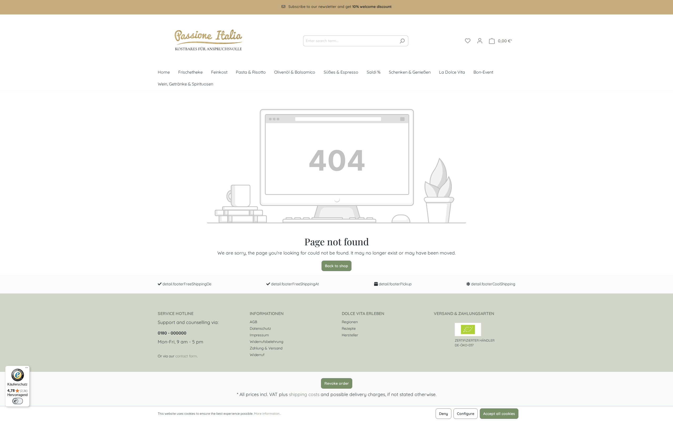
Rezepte (349, 328)
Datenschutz (260, 328)
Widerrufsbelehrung (266, 341)
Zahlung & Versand (266, 348)
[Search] (402, 40)
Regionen (350, 321)
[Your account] (480, 41)
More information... (267, 413)
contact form (186, 356)
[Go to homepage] (204, 39)
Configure (465, 413)
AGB (253, 321)
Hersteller (350, 335)
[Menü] (26, 369)
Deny (443, 413)
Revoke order (336, 383)
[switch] (17, 401)
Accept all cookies (499, 413)
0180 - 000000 (172, 333)
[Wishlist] (468, 41)
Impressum (259, 335)
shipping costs (304, 394)
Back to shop (336, 265)
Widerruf (257, 354)
